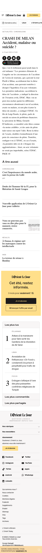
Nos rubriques (8, 426)
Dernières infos (10, 23)
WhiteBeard (18, 545)
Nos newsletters (8, 432)
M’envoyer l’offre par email (21, 308)
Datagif (10, 543)
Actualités (7, 32)
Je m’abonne (21, 301)
